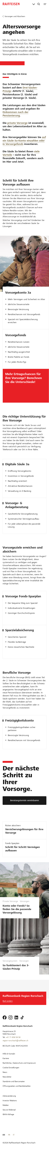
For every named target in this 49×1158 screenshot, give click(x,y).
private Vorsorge (17, 122)
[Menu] (45, 4)
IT (13, 1135)
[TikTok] (22, 1017)
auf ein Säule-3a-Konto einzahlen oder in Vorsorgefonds (24, 141)
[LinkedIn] (16, 1017)
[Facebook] (5, 1017)
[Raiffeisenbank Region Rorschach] (11, 4)
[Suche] (38, 4)
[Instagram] (10, 1017)
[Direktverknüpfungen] (33, 4)
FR (9, 1135)
